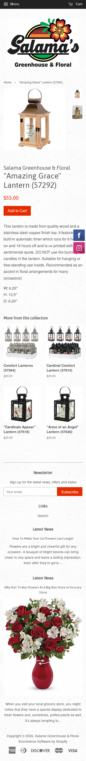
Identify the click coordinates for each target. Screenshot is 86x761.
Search (43, 515)
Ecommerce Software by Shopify (43, 741)
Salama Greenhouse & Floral (57, 735)
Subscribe (69, 492)
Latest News (43, 529)
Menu (14, 3)
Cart (78, 3)
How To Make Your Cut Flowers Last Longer (43, 538)
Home (7, 82)
